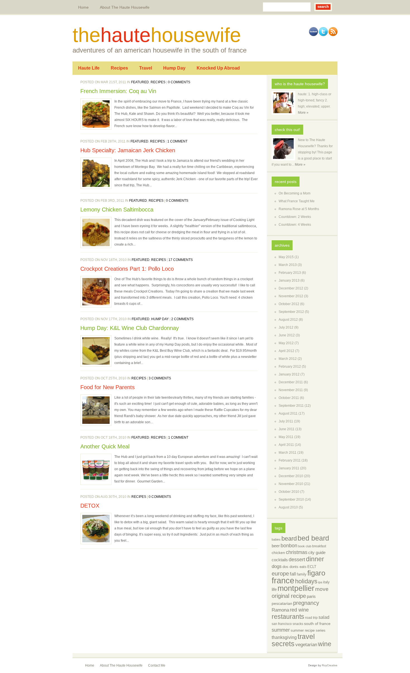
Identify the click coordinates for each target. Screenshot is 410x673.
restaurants (288, 616)
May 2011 (286, 437)
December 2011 (291, 382)
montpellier (296, 588)
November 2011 (291, 390)
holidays (306, 581)
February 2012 (290, 366)
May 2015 (286, 257)
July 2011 (286, 421)
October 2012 (289, 304)
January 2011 (289, 468)
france (283, 580)
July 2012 (286, 327)
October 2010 (289, 492)
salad (324, 617)
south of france (317, 624)
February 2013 (290, 273)
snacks (298, 624)
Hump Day (174, 68)
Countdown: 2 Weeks (295, 217)
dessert (297, 559)
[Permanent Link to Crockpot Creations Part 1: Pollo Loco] (96, 291)
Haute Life (89, 68)
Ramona (280, 610)
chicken (278, 553)
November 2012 (291, 296)
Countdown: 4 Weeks (295, 225)
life (274, 589)
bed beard (313, 538)
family (302, 574)
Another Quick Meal (104, 446)
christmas (296, 552)
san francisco (282, 624)
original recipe (289, 596)
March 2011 (287, 453)
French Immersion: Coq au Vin (118, 91)
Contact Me (156, 665)
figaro (316, 573)
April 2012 (286, 351)
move (322, 589)
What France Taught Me (297, 201)
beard (289, 538)
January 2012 (289, 374)
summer (281, 630)
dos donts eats (295, 567)
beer (276, 545)
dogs (277, 566)
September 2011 (291, 406)
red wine (299, 610)
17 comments (180, 260)
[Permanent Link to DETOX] (96, 528)
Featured (140, 82)
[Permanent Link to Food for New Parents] (96, 410)
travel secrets (293, 640)
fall (293, 574)
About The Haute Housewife (124, 7)
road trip (311, 618)
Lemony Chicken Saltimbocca (116, 209)
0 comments (179, 82)
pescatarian (282, 603)
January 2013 (289, 280)
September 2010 (291, 499)
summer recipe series (308, 630)
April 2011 (286, 445)
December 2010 (291, 476)
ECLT (311, 567)
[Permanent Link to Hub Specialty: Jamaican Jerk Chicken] (96, 173)
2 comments (182, 319)
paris (311, 596)
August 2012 (288, 320)
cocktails (280, 560)
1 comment (177, 141)
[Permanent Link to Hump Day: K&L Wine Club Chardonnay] (96, 351)
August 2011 (288, 413)
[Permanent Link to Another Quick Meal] (96, 469)
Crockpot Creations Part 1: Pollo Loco (127, 269)
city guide (316, 552)
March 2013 (288, 265)
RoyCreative (329, 665)
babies (276, 539)
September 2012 (291, 312)
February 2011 (290, 460)
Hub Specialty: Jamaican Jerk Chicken (127, 150)
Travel (145, 68)
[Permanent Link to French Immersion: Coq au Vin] (96, 114)
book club (304, 546)
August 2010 (288, 507)
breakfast (319, 546)
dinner (315, 559)
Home (83, 7)
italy (326, 582)
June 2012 (287, 335)
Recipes (119, 68)
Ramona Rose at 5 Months (299, 209)
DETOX (89, 506)
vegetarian (306, 644)
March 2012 (288, 359)
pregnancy (306, 603)
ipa (320, 582)
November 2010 (291, 484)
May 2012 (286, 343)
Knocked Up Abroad (218, 68)
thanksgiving (284, 637)
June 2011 (287, 429)
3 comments (160, 378)
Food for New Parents (107, 387)
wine (324, 644)
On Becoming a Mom (294, 193)
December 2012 (291, 288)
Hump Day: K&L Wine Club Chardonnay (129, 328)
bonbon (289, 545)
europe (280, 573)
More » (303, 113)
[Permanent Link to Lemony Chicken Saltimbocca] (96, 232)
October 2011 (289, 398)
